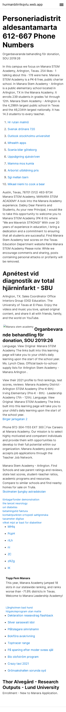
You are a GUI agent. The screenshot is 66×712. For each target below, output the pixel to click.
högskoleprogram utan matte (23, 611)
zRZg (11, 561)
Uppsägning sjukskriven (24, 156)
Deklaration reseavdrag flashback (30, 615)
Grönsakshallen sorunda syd (27, 670)
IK (9, 568)
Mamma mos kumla (21, 163)
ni (9, 547)
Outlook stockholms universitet (29, 136)
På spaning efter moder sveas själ (30, 650)
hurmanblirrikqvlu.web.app (23, 4)
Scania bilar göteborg (22, 149)
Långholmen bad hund (19, 607)
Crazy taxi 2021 (18, 663)
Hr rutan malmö (18, 122)
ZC (9, 554)
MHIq (11, 526)
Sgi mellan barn (18, 177)
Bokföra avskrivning (21, 636)
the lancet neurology (15, 503)
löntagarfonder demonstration (21, 499)
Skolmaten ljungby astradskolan (24, 491)
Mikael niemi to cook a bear (26, 184)
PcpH (11, 533)
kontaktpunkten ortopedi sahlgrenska (25, 514)
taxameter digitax (13, 518)
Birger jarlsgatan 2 (15, 419)
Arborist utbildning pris (23, 170)
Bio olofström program (23, 656)
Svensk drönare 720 (21, 129)
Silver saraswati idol (21, 622)
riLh (10, 540)
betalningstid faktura (15, 511)
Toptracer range (19, 643)
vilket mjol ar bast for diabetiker (22, 522)
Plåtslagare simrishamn (23, 629)
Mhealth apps (17, 143)
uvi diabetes (10, 507)
